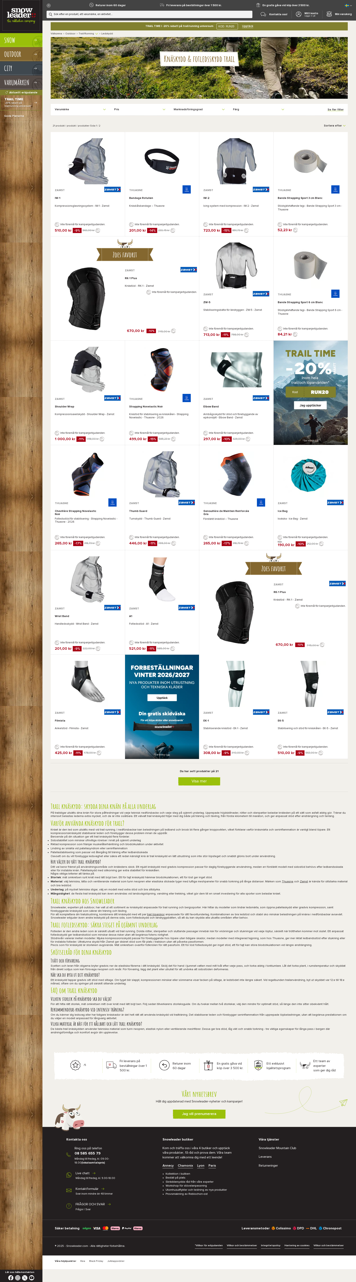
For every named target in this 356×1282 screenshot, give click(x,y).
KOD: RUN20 (226, 26)
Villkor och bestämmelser (242, 1245)
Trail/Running (86, 33)
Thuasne (287, 881)
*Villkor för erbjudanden (209, 1245)
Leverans (265, 1156)
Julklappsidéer (115, 1261)
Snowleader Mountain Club (277, 1148)
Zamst (304, 881)
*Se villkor (311, 441)
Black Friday (96, 1261)
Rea (82, 1261)
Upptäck (247, 26)
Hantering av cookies (297, 1245)
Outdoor (70, 33)
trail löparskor (156, 914)
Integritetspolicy (270, 1245)
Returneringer (268, 1165)
